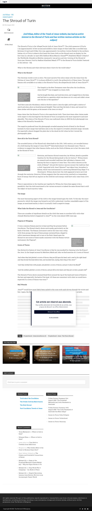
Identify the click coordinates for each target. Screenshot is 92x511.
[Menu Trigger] (2, 2)
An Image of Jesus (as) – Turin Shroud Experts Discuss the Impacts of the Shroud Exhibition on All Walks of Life (46, 354)
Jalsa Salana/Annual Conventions (76, 353)
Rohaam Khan (23, 437)
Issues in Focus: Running (57, 421)
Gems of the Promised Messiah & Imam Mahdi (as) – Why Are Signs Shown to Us (30, 462)
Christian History (16, 351)
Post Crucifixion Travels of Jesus (31, 408)
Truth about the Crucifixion (29, 398)
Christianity (8, 17)
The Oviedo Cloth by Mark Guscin (31, 402)
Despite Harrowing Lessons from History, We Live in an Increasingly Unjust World (31, 475)
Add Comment (8, 33)
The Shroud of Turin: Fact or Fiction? (16, 354)
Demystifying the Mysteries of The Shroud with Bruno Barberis (76, 357)
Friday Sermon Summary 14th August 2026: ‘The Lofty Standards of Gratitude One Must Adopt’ (60, 409)
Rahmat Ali (22, 460)
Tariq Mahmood (24, 432)
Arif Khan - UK (8, 15)
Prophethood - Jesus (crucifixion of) (35, 336)
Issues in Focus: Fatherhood (57, 418)
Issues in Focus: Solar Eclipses (58, 415)
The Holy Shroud (26, 405)
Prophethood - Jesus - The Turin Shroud (60, 336)
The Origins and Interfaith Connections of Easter (31, 455)
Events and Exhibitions (73, 350)
